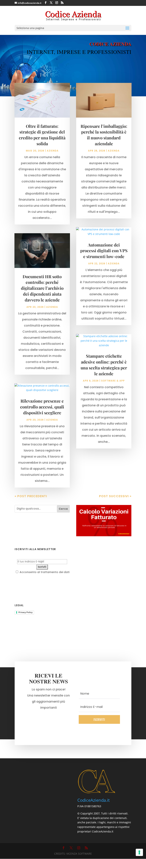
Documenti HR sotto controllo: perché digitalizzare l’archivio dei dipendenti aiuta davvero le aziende (42, 288)
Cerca (63, 509)
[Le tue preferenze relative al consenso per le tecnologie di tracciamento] (139, 852)
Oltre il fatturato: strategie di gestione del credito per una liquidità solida (42, 134)
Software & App (113, 380)
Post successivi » (115, 496)
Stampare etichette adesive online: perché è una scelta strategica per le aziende (104, 364)
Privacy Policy (25, 612)
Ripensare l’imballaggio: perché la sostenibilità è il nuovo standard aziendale (104, 134)
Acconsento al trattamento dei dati (44, 572)
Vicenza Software (79, 853)
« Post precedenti (31, 496)
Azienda (53, 150)
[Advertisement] (103, 570)
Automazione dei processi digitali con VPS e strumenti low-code (104, 250)
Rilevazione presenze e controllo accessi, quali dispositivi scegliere (42, 406)
